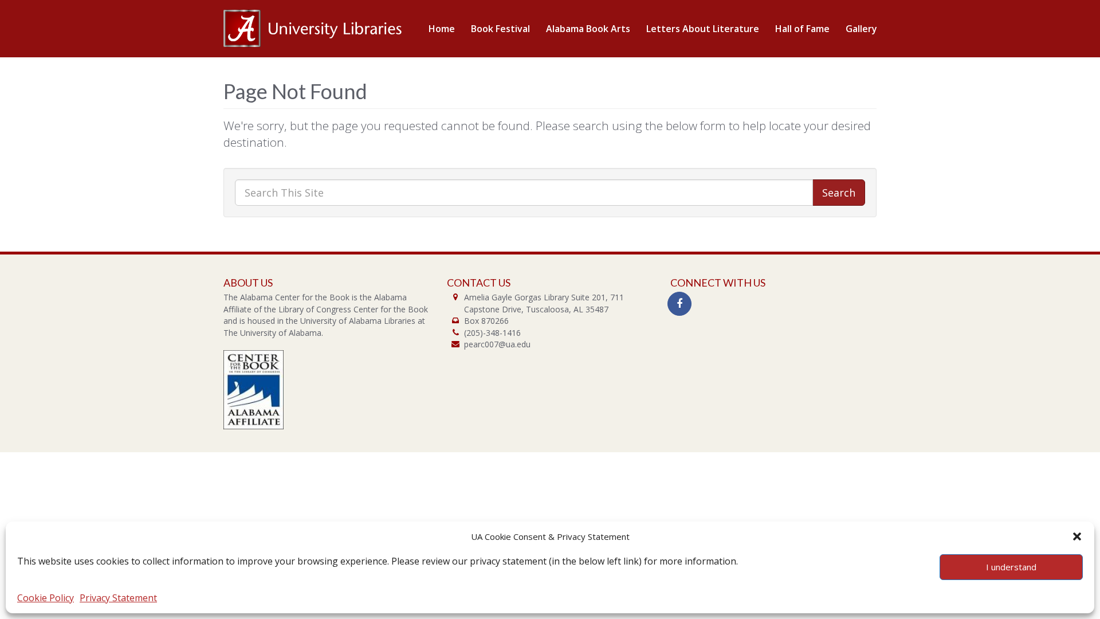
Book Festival (500, 28)
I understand (1011, 567)
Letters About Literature (702, 28)
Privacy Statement (118, 597)
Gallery (861, 28)
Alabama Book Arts (588, 28)
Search (838, 192)
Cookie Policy (45, 597)
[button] (1077, 536)
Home (442, 28)
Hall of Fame (802, 28)
